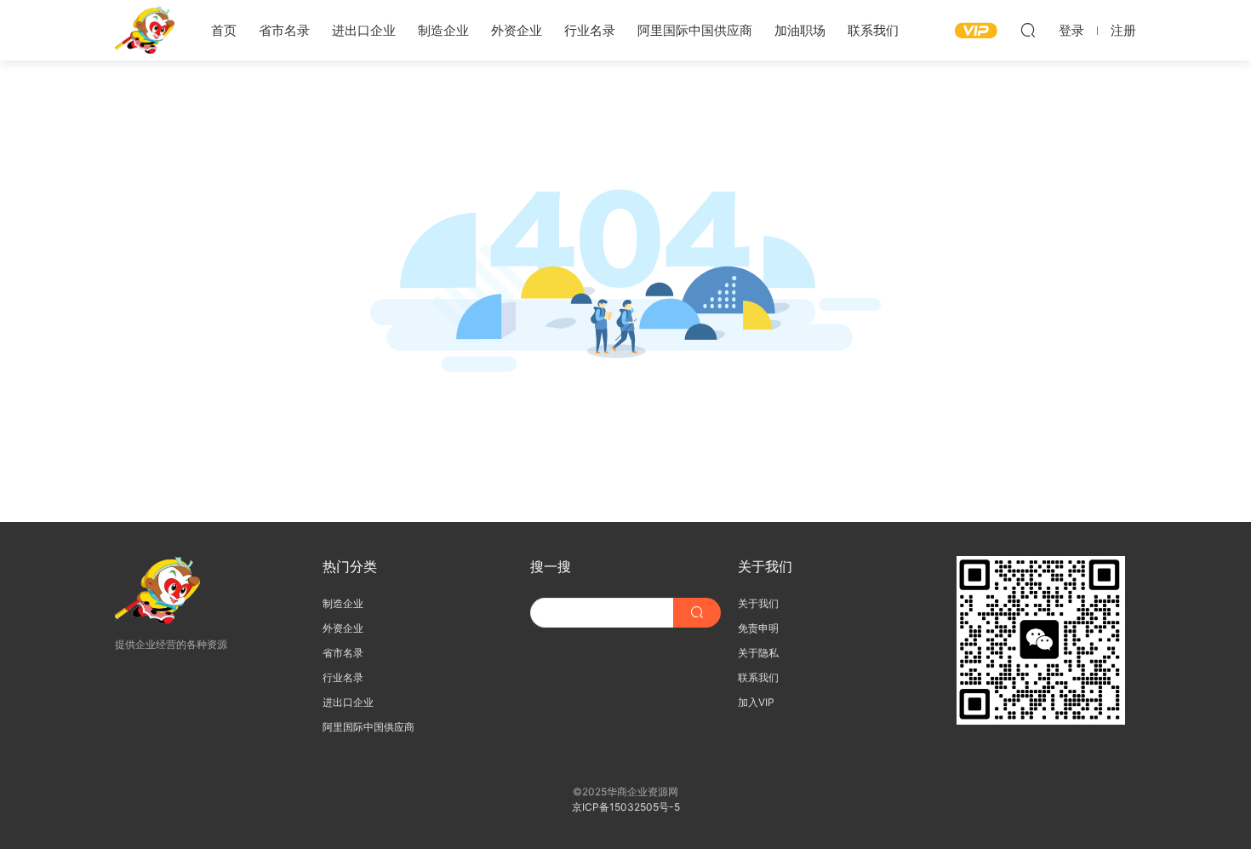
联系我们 (873, 30)
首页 (224, 30)
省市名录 (284, 30)
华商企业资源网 (144, 30)
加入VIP (756, 702)
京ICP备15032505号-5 (626, 806)
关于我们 (758, 603)
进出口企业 (364, 30)
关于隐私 (758, 652)
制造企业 (443, 30)
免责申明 (758, 628)
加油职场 (799, 30)
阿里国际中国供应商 (694, 30)
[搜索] (1028, 30)
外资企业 (516, 30)
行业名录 (589, 30)
